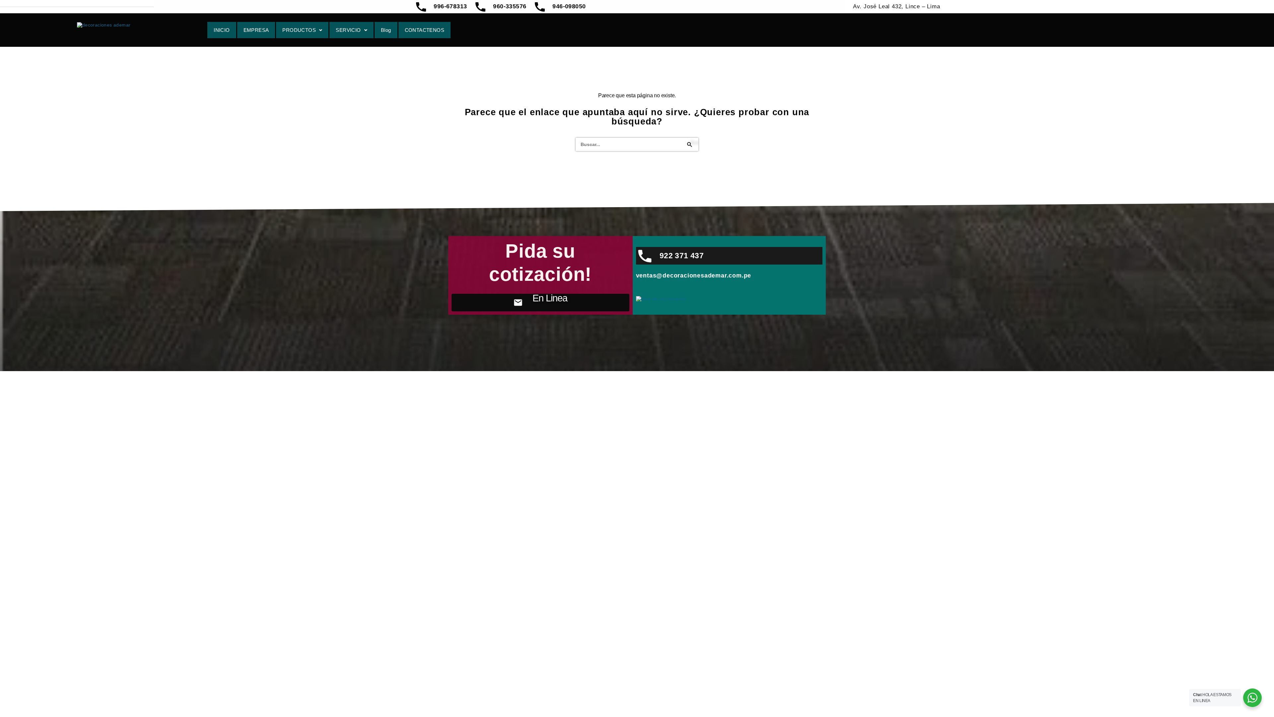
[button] (302, 30)
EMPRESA (256, 30)
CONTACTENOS (424, 30)
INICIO (222, 30)
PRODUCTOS (299, 30)
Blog (386, 30)
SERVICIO (348, 30)
